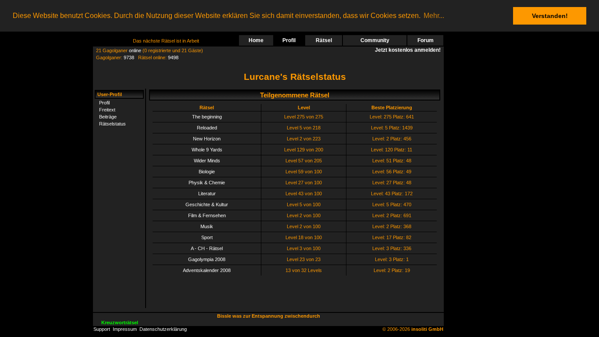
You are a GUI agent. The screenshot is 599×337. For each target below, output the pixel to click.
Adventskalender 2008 (207, 270)
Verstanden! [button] (550, 15)
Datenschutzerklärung (163, 329)
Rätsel (324, 40)
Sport (207, 237)
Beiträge (108, 116)
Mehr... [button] (434, 15)
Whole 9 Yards (207, 149)
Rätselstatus (112, 123)
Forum (425, 40)
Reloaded (207, 127)
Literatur (207, 193)
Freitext (107, 109)
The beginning (207, 116)
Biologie (207, 171)
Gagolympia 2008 (206, 259)
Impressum (125, 329)
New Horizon (207, 138)
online (135, 50)
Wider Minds (207, 160)
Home (256, 40)
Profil (289, 40)
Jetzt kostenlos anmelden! (409, 50)
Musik (206, 226)
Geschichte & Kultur (206, 204)
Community (374, 40)
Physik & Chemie (207, 182)
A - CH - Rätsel (207, 248)
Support (101, 329)
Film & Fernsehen (207, 215)
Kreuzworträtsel (119, 322)
